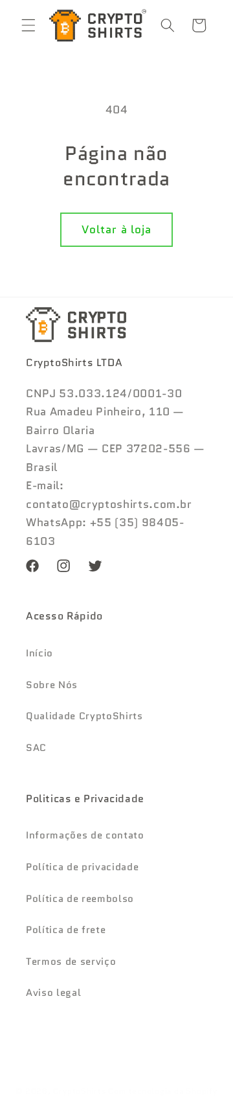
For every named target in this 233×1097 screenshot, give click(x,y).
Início (39, 653)
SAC (36, 748)
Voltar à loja (116, 229)
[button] (28, 25)
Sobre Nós (52, 685)
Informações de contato (85, 835)
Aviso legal (53, 993)
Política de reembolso (80, 899)
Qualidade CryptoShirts (84, 716)
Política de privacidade (82, 867)
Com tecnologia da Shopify (162, 1090)
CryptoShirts (79, 1090)
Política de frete (65, 930)
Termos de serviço (71, 961)
